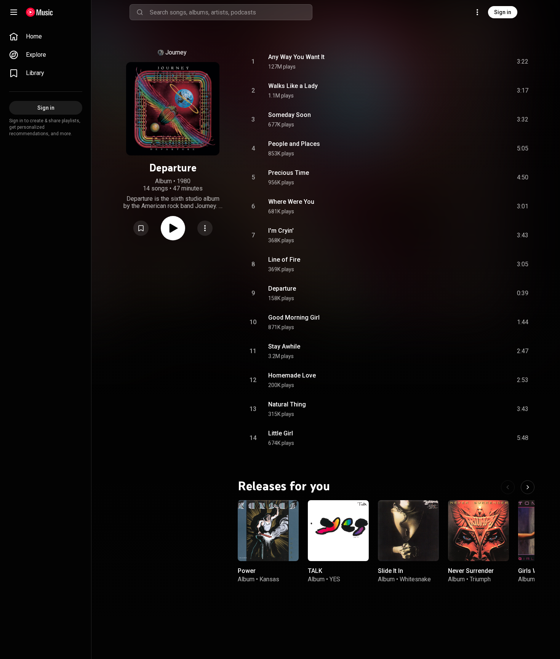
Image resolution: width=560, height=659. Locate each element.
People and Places (294, 143)
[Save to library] (141, 228)
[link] (45, 36)
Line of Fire (284, 259)
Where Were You (291, 201)
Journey (176, 52)
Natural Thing (287, 404)
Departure (282, 288)
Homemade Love (292, 375)
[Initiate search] (140, 12)
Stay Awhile (284, 346)
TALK (315, 570)
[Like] (465, 62)
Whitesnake (415, 579)
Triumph (480, 579)
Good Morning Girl (294, 317)
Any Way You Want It (296, 57)
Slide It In (390, 570)
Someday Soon (289, 114)
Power (247, 570)
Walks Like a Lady (293, 86)
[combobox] (231, 12)
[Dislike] (479, 62)
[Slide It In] (408, 530)
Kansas (269, 579)
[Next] (527, 487)
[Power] (268, 530)
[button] (141, 228)
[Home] (39, 12)
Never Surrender (471, 570)
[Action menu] (205, 228)
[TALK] (338, 530)
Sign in (502, 12)
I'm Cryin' (281, 230)
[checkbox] (523, 61)
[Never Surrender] (478, 530)
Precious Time (288, 172)
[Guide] (13, 12)
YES (335, 579)
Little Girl (280, 433)
